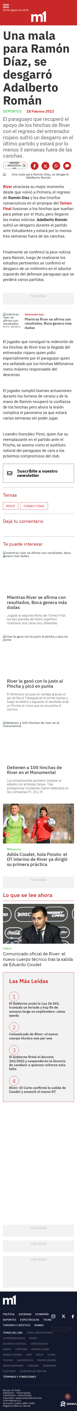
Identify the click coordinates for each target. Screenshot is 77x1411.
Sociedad (25, 1314)
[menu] (8, 6)
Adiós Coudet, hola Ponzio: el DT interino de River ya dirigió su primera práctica (37, 859)
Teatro (8, 1360)
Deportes (12, 111)
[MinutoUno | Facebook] (71, 1316)
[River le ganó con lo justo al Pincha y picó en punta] (38, 655)
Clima (51, 1354)
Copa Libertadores (40, 1332)
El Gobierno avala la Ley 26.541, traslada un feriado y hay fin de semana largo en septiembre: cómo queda (37, 1009)
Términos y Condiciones (19, 1376)
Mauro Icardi (46, 1360)
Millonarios (14, 849)
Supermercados (14, 1338)
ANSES (7, 1349)
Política (9, 1314)
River (7, 186)
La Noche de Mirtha (33, 1371)
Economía (42, 1314)
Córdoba (21, 1349)
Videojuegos (39, 1343)
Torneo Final (34, 506)
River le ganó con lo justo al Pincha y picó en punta (35, 683)
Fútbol (7, 948)
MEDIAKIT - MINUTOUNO (16, 1392)
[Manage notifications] (68, 1396)
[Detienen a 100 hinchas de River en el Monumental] (38, 741)
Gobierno (49, 1365)
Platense (9, 1371)
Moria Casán (40, 1349)
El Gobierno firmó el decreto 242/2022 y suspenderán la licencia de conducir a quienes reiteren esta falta (37, 1063)
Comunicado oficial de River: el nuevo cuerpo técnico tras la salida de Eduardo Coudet (38, 959)
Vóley (40, 1354)
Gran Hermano (13, 1365)
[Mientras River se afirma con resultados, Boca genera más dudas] (13, 320)
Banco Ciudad (12, 1354)
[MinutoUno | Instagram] (53, 1316)
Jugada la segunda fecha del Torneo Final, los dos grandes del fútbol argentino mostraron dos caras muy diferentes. (36, 619)
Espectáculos (29, 1319)
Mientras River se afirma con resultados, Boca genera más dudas (48, 323)
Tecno (47, 1319)
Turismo (33, 1365)
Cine (29, 1354)
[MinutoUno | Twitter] (63, 1316)
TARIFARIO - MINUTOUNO (17, 1395)
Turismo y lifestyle (16, 1325)
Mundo (39, 1325)
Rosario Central (14, 1343)
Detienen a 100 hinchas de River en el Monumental (34, 769)
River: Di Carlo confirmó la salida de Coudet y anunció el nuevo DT (37, 1090)
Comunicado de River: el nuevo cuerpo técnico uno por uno (33, 1036)
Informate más (34, 314)
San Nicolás (25, 1360)
